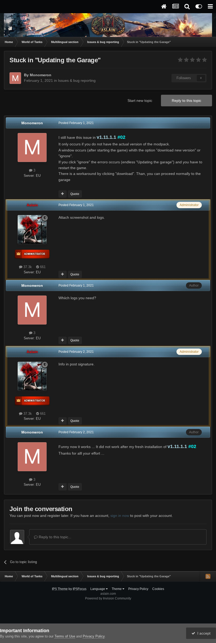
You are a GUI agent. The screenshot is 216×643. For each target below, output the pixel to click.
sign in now (119, 515)
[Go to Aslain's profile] (32, 229)
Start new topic (139, 100)
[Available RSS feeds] (208, 576)
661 (42, 267)
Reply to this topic (186, 100)
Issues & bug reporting (77, 80)
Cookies (158, 589)
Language (98, 589)
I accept (202, 633)
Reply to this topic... (54, 537)
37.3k (27, 267)
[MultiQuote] (62, 194)
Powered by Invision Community (108, 598)
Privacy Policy (138, 589)
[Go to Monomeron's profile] (15, 78)
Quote (74, 194)
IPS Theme (60, 589)
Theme (117, 589)
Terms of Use (65, 636)
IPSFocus (79, 589)
